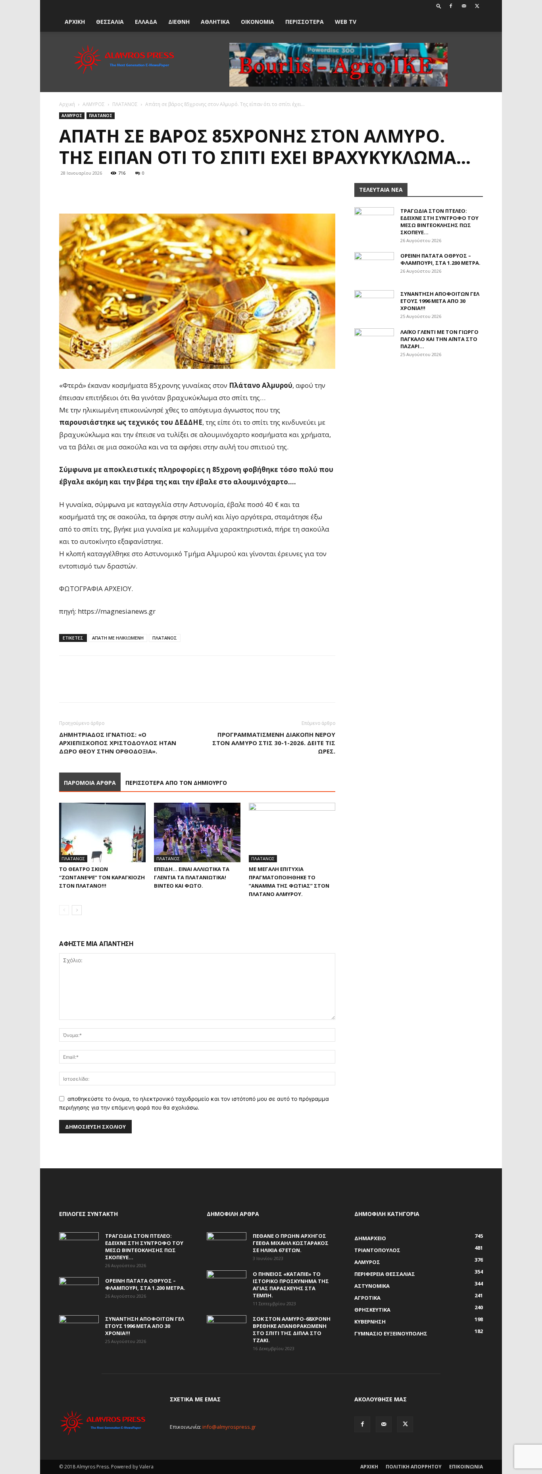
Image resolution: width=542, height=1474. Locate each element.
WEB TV (345, 21)
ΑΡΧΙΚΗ (75, 21)
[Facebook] (451, 6)
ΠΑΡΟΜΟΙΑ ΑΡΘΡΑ (90, 782)
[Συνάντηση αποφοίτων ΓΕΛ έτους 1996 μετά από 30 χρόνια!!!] (374, 304)
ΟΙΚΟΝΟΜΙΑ (257, 21)
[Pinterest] (103, 191)
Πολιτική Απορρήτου (414, 1466)
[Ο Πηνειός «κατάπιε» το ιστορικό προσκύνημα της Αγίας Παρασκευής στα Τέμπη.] (226, 1284)
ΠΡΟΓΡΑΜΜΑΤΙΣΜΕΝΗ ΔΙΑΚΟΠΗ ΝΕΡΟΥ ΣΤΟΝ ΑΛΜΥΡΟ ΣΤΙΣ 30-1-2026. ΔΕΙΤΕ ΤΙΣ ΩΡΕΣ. (273, 742)
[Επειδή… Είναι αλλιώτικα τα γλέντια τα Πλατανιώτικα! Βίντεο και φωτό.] (197, 832)
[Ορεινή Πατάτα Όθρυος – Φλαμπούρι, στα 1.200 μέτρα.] (374, 266)
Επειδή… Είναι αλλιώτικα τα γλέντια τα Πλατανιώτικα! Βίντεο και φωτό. (191, 877)
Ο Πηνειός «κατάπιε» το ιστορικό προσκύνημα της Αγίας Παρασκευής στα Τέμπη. (291, 1284)
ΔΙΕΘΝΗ (179, 21)
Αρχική (67, 104)
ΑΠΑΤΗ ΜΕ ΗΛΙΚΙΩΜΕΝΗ (118, 638)
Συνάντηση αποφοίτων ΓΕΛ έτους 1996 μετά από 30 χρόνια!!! (439, 301)
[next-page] (77, 910)
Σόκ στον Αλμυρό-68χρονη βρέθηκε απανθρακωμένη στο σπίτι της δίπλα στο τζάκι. (292, 1329)
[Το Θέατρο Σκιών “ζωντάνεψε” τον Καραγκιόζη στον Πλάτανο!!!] (102, 832)
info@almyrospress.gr (229, 1426)
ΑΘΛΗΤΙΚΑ (215, 21)
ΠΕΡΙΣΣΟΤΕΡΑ (304, 21)
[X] (477, 6)
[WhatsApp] (122, 191)
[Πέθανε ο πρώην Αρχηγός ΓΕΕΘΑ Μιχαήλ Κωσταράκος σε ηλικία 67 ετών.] (226, 1246)
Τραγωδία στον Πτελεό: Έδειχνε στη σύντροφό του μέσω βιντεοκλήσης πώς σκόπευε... (439, 221)
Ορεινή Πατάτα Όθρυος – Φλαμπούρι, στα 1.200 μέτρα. (440, 259)
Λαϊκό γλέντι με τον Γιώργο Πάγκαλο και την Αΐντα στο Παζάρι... (439, 339)
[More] (140, 191)
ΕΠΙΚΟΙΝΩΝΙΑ (466, 1466)
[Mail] (464, 6)
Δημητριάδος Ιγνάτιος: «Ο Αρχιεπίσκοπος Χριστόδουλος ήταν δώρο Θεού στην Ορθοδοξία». (117, 742)
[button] (439, 6)
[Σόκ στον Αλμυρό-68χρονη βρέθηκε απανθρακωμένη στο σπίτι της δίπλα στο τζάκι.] (226, 1329)
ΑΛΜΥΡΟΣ (94, 104)
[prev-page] (64, 910)
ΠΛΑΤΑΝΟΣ (125, 104)
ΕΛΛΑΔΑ (146, 21)
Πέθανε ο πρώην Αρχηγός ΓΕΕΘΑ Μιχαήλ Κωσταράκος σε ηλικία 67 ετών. (291, 1243)
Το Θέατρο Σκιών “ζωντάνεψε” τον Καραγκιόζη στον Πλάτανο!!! (102, 877)
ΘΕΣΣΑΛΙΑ (110, 21)
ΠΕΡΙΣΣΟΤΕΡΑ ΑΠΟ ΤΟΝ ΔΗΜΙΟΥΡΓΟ (176, 782)
